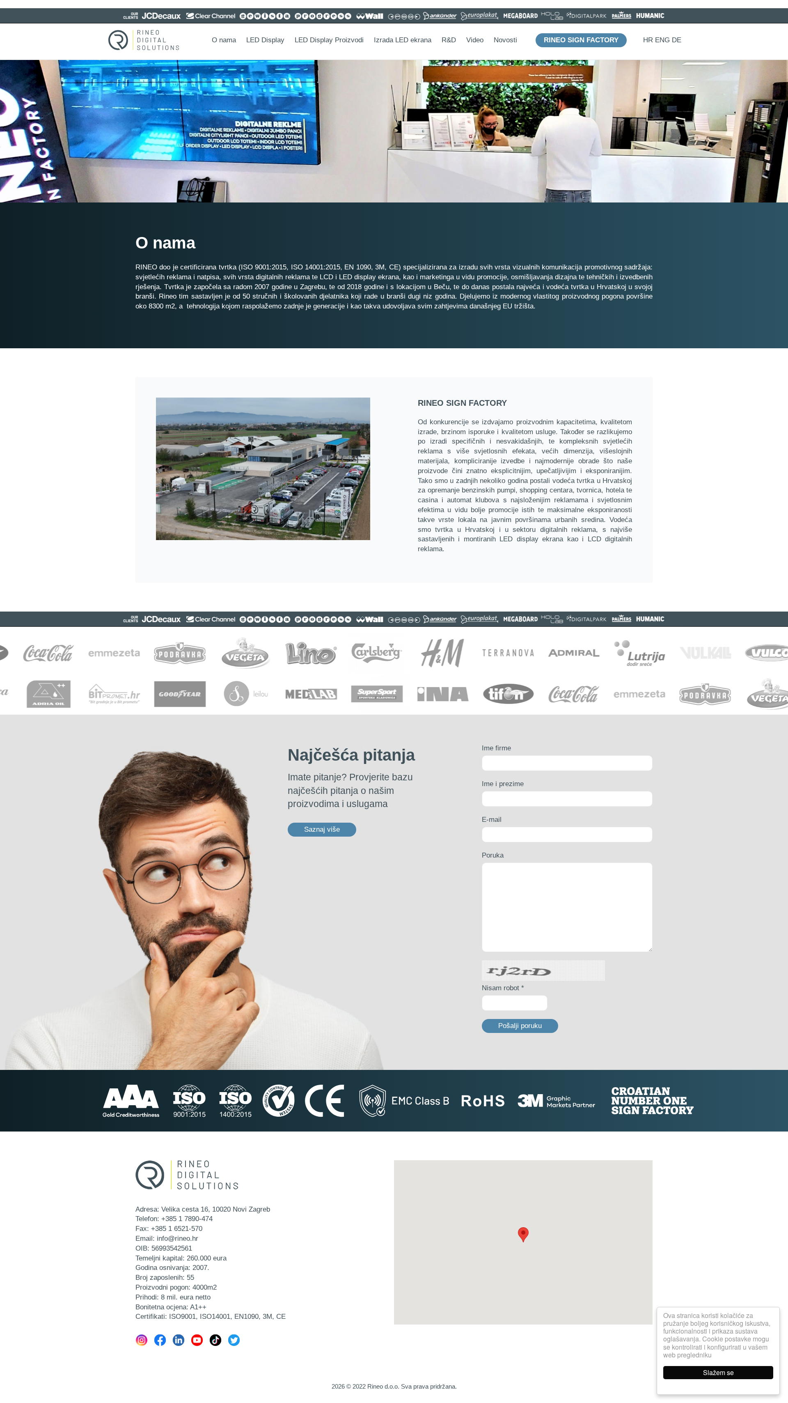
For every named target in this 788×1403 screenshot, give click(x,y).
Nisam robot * (503, 988)
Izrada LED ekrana (402, 40)
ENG (662, 40)
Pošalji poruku (520, 1026)
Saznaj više (322, 829)
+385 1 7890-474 (187, 1219)
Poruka (493, 855)
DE (676, 40)
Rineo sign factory (581, 40)
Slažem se (718, 1372)
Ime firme (496, 748)
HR (648, 40)
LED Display (265, 40)
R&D (449, 40)
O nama (224, 40)
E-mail (492, 819)
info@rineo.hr (177, 1238)
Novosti (505, 40)
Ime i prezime (503, 784)
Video (474, 40)
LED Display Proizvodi (329, 40)
